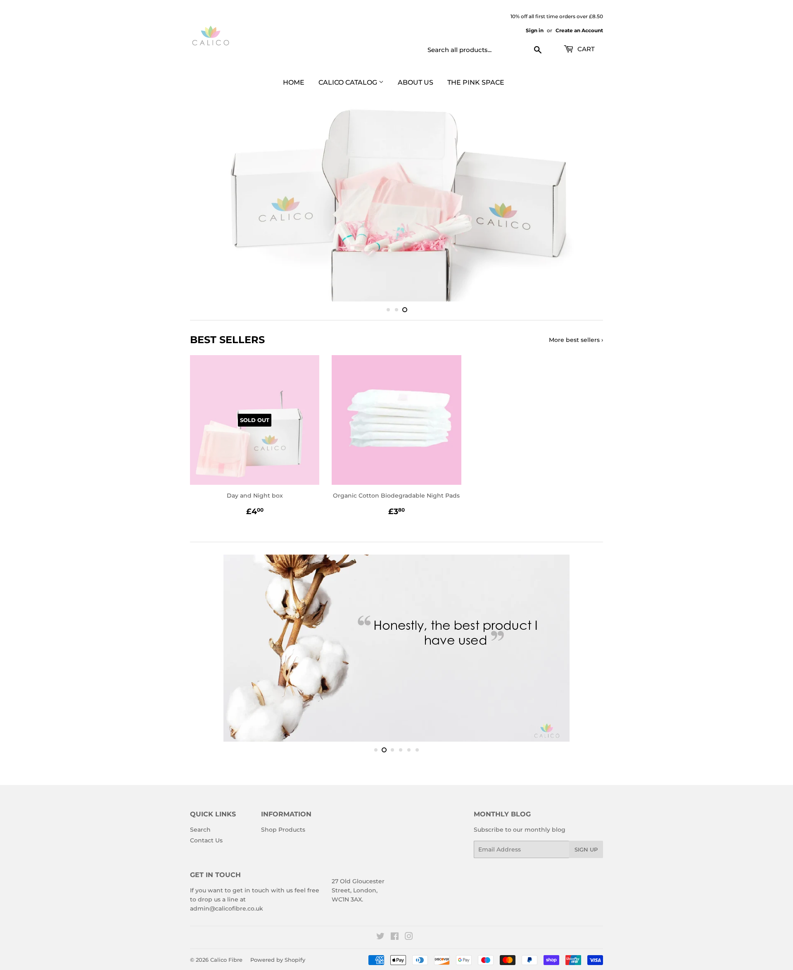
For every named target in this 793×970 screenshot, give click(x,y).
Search (200, 836)
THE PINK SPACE (475, 82)
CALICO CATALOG (348, 82)
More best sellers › (576, 346)
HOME (293, 82)
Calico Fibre (226, 966)
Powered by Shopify (277, 966)
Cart (585, 49)
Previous (207, 207)
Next (585, 207)
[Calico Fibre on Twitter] (380, 944)
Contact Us (206, 846)
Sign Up (586, 855)
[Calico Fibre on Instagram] (409, 944)
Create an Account (579, 30)
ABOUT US (415, 82)
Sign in (535, 30)
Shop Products (283, 836)
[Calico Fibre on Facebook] (394, 944)
